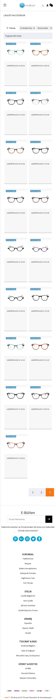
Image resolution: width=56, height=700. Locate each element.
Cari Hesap (28, 582)
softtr (7, 697)
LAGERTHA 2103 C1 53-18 (16, 115)
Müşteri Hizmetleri (28, 678)
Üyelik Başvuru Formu (28, 610)
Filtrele (12, 28)
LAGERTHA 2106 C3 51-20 (40, 360)
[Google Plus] (21, 538)
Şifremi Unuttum (28, 605)
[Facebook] (39, 538)
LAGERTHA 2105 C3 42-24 (16, 311)
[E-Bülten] (48, 519)
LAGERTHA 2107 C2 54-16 (40, 409)
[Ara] (43, 5)
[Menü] (5, 5)
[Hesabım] (47, 5)
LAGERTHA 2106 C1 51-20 (40, 311)
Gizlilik (28, 668)
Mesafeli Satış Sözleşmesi (28, 655)
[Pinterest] (15, 538)
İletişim (28, 563)
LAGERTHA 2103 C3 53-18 (40, 115)
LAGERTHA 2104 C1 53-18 (40, 164)
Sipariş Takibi (28, 628)
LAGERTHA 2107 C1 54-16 (16, 409)
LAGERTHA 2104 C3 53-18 (40, 213)
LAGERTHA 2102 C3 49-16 (40, 66)
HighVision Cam (28, 578)
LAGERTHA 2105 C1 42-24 (16, 262)
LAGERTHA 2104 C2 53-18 (16, 213)
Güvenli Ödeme (28, 673)
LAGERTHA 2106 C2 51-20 (16, 360)
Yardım (28, 633)
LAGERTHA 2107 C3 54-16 (16, 458)
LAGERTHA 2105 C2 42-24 (40, 262)
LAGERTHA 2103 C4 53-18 (16, 164)
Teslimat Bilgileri (28, 645)
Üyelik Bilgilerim (28, 595)
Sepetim (28, 623)
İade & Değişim (28, 650)
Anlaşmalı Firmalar (28, 573)
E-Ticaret (25, 697)
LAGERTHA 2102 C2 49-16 (16, 66)
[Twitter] (33, 538)
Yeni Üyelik (28, 600)
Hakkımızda (28, 558)
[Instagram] (27, 538)
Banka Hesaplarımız (28, 568)
